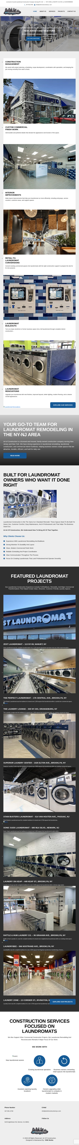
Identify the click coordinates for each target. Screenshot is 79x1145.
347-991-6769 (29, 4)
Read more (15, 455)
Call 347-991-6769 (48, 38)
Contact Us (71, 11)
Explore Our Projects (63, 1002)
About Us (43, 11)
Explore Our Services (63, 405)
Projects (61, 11)
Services (52, 11)
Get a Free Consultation (33, 38)
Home (35, 11)
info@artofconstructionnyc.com (44, 4)
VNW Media (49, 1140)
